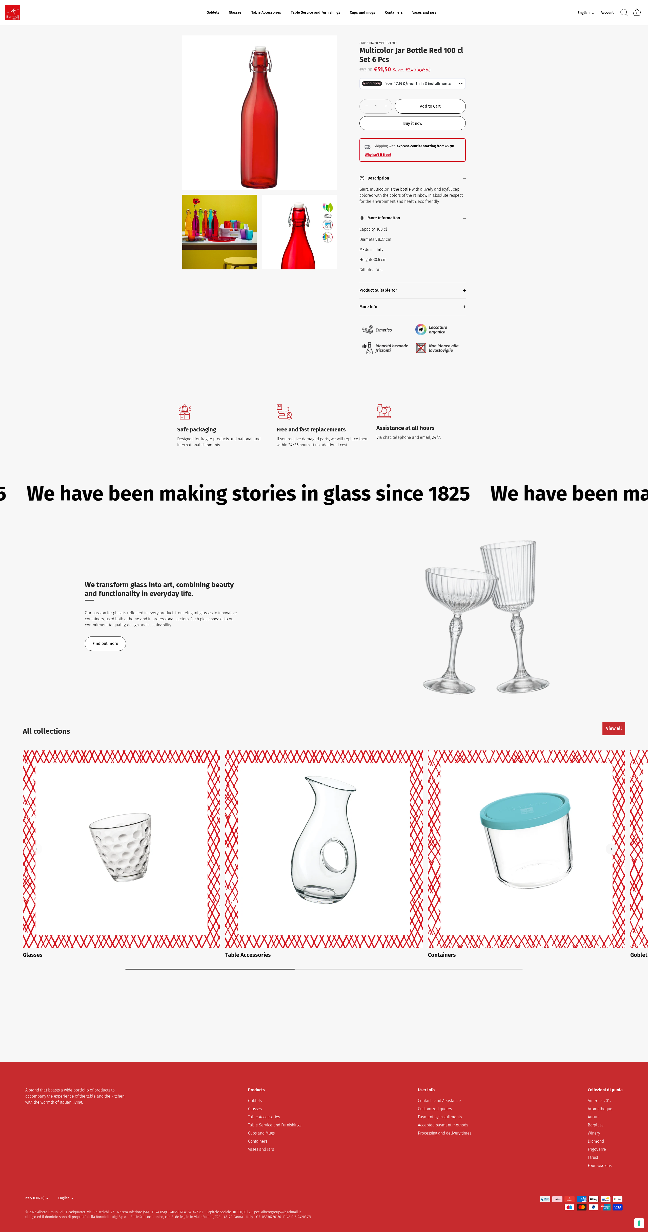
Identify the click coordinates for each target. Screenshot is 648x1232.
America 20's (599, 1100)
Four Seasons (600, 1165)
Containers (394, 12)
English (584, 13)
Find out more (105, 643)
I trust (593, 1157)
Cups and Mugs (261, 1133)
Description (378, 178)
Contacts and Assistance (439, 1100)
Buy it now (412, 123)
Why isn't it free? (378, 155)
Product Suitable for (378, 290)
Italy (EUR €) (34, 1198)
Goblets (213, 12)
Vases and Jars (261, 1149)
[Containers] (526, 849)
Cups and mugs (362, 12)
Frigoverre (597, 1149)
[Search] (624, 12)
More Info (368, 306)
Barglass (595, 1125)
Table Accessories (266, 12)
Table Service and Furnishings (315, 12)
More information (383, 217)
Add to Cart (430, 106)
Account (607, 12)
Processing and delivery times (444, 1133)
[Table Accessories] (324, 849)
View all (614, 728)
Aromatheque (600, 1108)
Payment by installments (440, 1117)
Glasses (235, 12)
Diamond (596, 1141)
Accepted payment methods (443, 1125)
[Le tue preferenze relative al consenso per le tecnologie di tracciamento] (639, 1223)
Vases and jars (424, 12)
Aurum (594, 1117)
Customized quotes (435, 1108)
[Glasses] (121, 849)
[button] (36, 849)
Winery (594, 1133)
